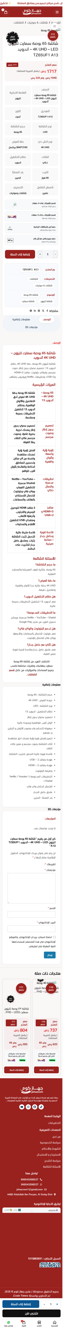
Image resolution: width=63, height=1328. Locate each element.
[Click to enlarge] (54, 26)
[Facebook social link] (47, 311)
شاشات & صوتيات (37, 22)
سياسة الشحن (52, 1160)
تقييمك (50, 864)
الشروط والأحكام (51, 1148)
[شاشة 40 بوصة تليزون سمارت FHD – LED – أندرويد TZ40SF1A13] (46, 983)
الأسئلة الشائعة (52, 1166)
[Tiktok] (41, 1106)
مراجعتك (50, 869)
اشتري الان (31, 1313)
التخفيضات (54, 1122)
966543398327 (29, 1179)
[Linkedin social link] (35, 311)
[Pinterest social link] (39, 311)
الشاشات (19, 22)
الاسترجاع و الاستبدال (49, 1154)
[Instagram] (28, 1106)
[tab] (47, 319)
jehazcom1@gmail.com (29, 1189)
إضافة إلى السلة (20, 254)
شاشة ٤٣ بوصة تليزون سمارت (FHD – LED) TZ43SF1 (16, 1012)
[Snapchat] (34, 1106)
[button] (46, 1070)
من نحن (56, 1136)
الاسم (52, 907)
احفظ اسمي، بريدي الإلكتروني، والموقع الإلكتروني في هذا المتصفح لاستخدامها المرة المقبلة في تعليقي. (32, 942)
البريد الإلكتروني (46, 922)
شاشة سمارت (28, 301)
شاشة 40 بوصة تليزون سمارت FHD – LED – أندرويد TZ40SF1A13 (46, 991)
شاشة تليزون (46, 301)
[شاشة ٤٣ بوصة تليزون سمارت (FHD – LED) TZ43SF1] (16, 993)
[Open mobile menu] (57, 12)
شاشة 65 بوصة (31, 295)
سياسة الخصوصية (50, 1142)
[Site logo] (31, 11)
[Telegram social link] (31, 311)
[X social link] (43, 311)
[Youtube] (21, 1106)
